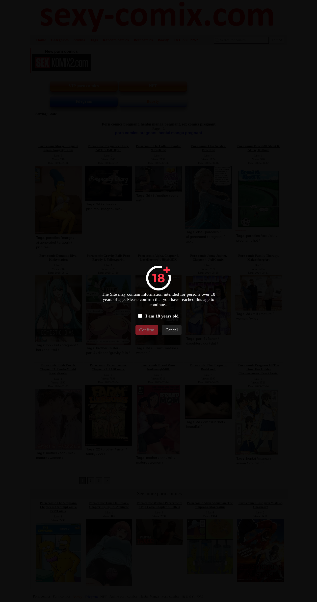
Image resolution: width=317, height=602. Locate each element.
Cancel (171, 329)
